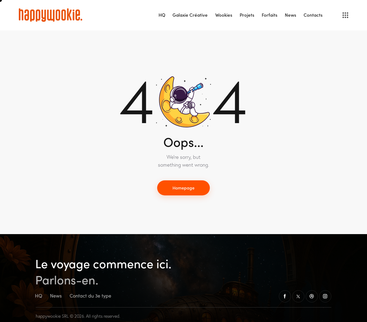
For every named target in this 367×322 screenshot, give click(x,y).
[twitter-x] (298, 296)
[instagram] (325, 296)
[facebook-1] (285, 296)
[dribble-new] (312, 296)
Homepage (183, 188)
